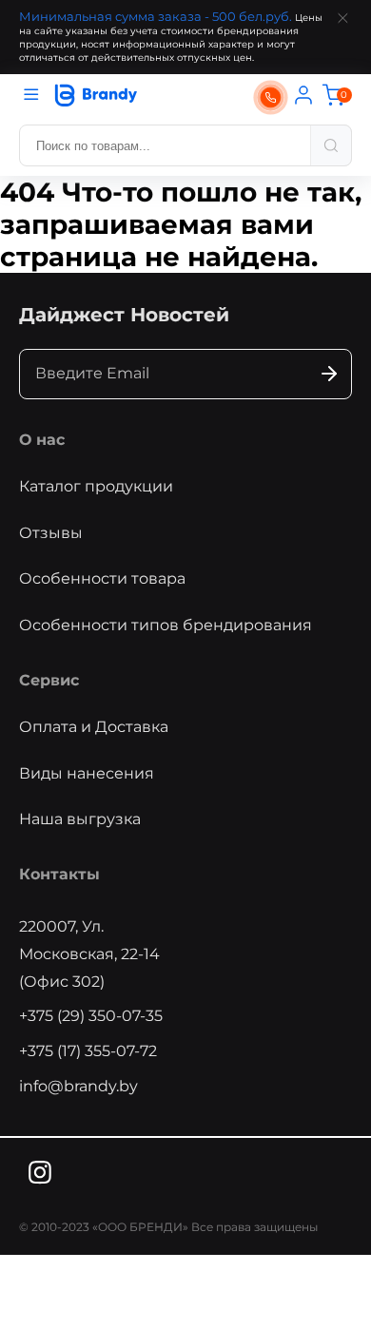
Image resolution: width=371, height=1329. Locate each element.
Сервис (49, 680)
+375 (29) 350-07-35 (91, 1016)
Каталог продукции (96, 486)
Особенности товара (102, 578)
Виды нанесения (86, 773)
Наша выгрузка (80, 819)
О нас (42, 440)
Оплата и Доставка (93, 727)
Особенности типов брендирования (165, 625)
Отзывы (51, 533)
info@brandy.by (78, 1086)
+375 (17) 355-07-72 (88, 1051)
